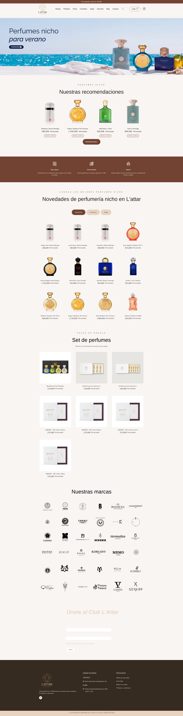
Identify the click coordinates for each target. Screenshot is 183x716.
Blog (108, 9)
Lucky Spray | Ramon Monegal (77, 245)
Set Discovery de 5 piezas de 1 (128, 386)
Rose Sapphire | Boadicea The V (133, 245)
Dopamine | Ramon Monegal (105, 245)
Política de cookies (121, 684)
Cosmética (83, 9)
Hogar (92, 9)
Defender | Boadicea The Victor (50, 316)
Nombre (69, 627)
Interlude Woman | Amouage (105, 280)
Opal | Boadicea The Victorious (105, 316)
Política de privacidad (122, 678)
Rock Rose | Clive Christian (77, 280)
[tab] (78, 212)
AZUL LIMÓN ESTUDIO (107, 712)
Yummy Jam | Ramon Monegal (50, 245)
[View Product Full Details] (50, 242)
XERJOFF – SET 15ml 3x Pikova (91, 430)
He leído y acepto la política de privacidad (81, 643)
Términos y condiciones (123, 688)
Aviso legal (119, 681)
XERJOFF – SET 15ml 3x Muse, (55, 474)
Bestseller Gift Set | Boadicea (55, 386)
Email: (69, 635)
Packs (75, 9)
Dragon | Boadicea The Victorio (77, 316)
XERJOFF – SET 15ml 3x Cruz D (128, 430)
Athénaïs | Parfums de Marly (133, 316)
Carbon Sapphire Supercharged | (50, 280)
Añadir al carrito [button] (50, 135)
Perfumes (66, 9)
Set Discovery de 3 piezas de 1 (91, 386)
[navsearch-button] (123, 9)
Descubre (100, 9)
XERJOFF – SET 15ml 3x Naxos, (55, 430)
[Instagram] (40, 697)
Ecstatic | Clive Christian (133, 280)
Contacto (115, 9)
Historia (58, 9)
